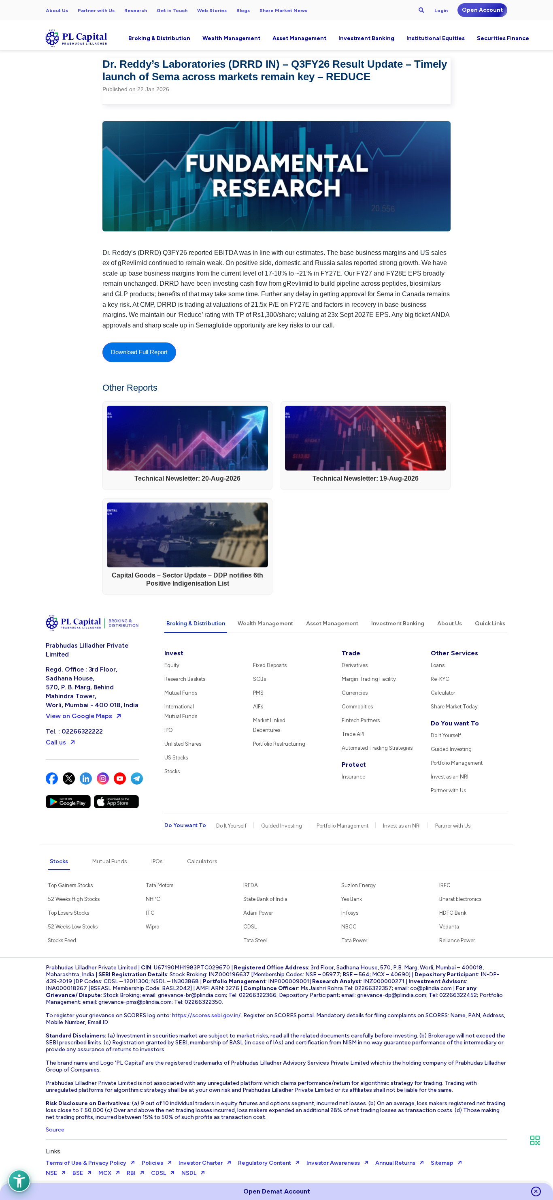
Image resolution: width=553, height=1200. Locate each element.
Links (53, 1151)
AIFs (258, 707)
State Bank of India (265, 899)
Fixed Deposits (270, 665)
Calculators (202, 861)
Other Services (454, 653)
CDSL (250, 927)
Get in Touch (172, 10)
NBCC (349, 927)
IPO (168, 730)
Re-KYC (440, 679)
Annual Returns (395, 1162)
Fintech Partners (361, 720)
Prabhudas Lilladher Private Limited (87, 650)
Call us (56, 742)
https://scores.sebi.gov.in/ (206, 1015)
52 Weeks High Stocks (74, 899)
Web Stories (212, 10)
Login (441, 10)
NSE (51, 1173)
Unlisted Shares (182, 744)
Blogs (243, 10)
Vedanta (449, 927)
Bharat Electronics (460, 899)
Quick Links (490, 623)
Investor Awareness (333, 1162)
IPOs (157, 861)
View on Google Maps (79, 716)
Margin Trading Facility (369, 679)
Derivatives (355, 665)
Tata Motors (159, 885)
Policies (152, 1162)
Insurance (353, 777)
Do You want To (455, 723)
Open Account (482, 9)
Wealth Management (231, 38)
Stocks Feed (62, 940)
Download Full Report (139, 352)
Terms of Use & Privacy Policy (86, 1162)
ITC (150, 913)
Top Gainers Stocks (70, 885)
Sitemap (442, 1162)
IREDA (250, 885)
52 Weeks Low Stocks (73, 927)
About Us (57, 10)
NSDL (188, 1173)
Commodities (357, 707)
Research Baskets (184, 679)
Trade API (353, 734)
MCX (104, 1173)
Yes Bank (351, 899)
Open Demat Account (276, 1191)
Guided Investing (451, 749)
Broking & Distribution (159, 38)
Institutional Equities (435, 38)
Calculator (443, 693)
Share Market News (283, 10)
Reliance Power (457, 940)
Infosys (349, 913)
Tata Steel (255, 940)
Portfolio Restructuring (279, 744)
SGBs (259, 679)
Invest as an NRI (449, 777)
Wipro (152, 927)
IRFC (445, 885)
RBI (131, 1173)
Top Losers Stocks (68, 913)
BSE (77, 1173)
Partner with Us (96, 10)
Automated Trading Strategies (377, 748)
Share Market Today (454, 707)
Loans (438, 665)
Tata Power (354, 940)
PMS (258, 693)
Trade (351, 653)
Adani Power (258, 913)
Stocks (172, 771)
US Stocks (176, 758)
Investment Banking (366, 38)
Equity (171, 665)
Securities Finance (503, 38)
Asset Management (299, 38)
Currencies (355, 693)
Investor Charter (201, 1162)
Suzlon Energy (358, 885)
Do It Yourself (446, 735)
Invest (173, 653)
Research (135, 10)
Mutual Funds (180, 693)
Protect (354, 764)
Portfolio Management (457, 763)
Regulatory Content (264, 1162)
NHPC (153, 899)
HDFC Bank (452, 913)
